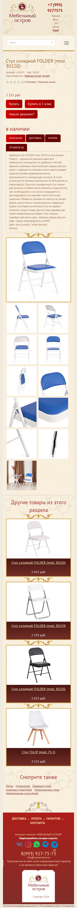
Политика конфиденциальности (20, 906)
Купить (14, 104)
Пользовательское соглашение (56, 906)
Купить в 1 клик (39, 104)
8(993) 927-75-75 (38, 854)
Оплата (52, 138)
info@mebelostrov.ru (38, 857)
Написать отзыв (46, 82)
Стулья (9, 786)
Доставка (35, 138)
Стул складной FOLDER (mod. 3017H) (38, 626)
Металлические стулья (46, 789)
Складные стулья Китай (19, 789)
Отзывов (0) (16, 147)
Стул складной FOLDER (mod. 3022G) (38, 563)
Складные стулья (41, 786)
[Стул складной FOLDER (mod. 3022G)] (38, 270)
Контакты (37, 823)
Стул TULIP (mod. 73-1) (38, 752)
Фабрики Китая (32, 76)
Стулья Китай (23, 786)
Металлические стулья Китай (22, 793)
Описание (15, 138)
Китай (46, 76)
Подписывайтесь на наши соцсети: (38, 838)
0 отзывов (30, 82)
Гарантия (53, 818)
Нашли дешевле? (21, 114)
